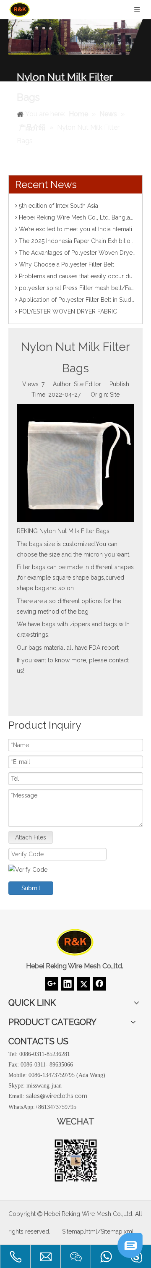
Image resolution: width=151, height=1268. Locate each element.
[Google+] (51, 984)
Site (115, 394)
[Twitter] (83, 984)
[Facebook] (99, 984)
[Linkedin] (67, 984)
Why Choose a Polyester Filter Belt (66, 264)
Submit (30, 888)
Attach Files (30, 837)
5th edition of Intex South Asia (58, 205)
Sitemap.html (79, 1231)
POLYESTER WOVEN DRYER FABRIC (68, 311)
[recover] (130, 1255)
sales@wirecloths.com (56, 1096)
